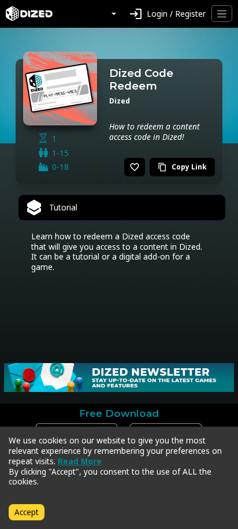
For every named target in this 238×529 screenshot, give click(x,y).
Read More (80, 461)
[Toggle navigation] (221, 13)
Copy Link (182, 167)
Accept (26, 511)
